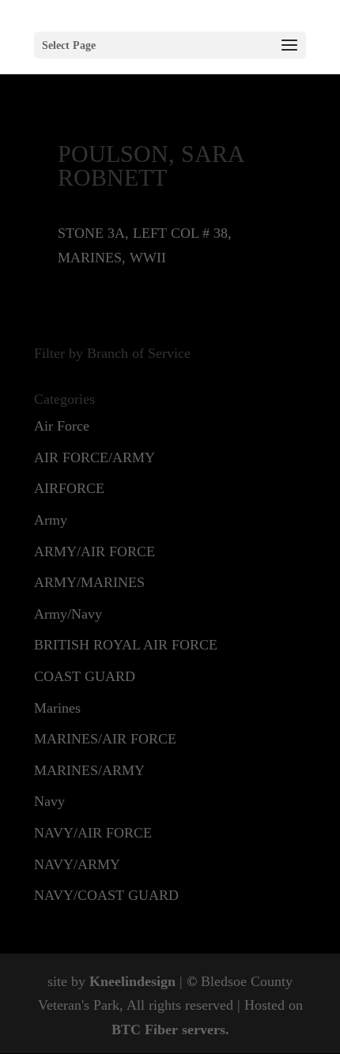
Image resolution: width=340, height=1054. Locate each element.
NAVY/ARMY (77, 864)
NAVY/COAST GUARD (106, 895)
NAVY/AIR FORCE (93, 833)
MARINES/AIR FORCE (105, 739)
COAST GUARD (84, 676)
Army (50, 520)
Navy (49, 801)
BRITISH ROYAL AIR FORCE (125, 645)
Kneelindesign (132, 981)
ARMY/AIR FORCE (94, 551)
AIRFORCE (69, 488)
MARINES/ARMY (89, 770)
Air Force (61, 426)
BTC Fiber (144, 1029)
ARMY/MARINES (89, 582)
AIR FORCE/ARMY (94, 457)
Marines (57, 708)
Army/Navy (68, 614)
